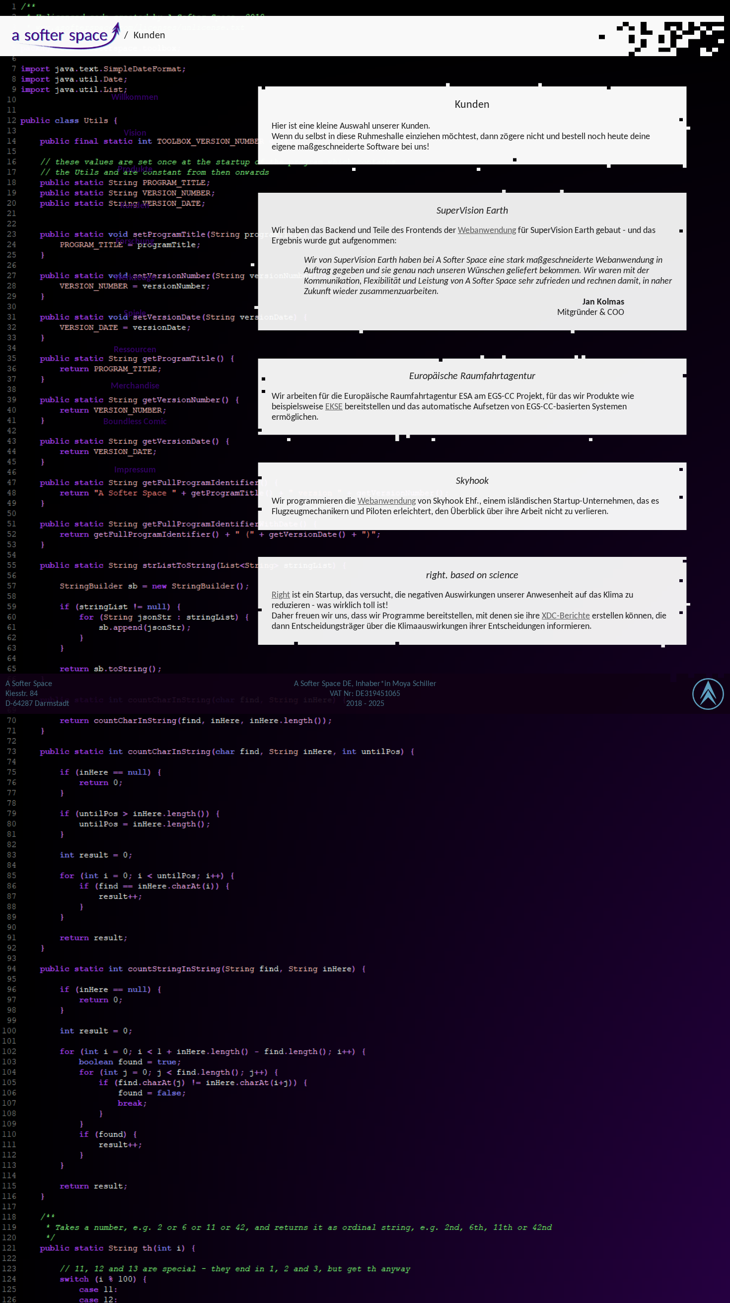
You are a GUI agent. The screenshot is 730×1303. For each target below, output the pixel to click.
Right (281, 595)
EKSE (334, 407)
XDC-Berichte (566, 616)
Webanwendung (487, 231)
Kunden (149, 36)
